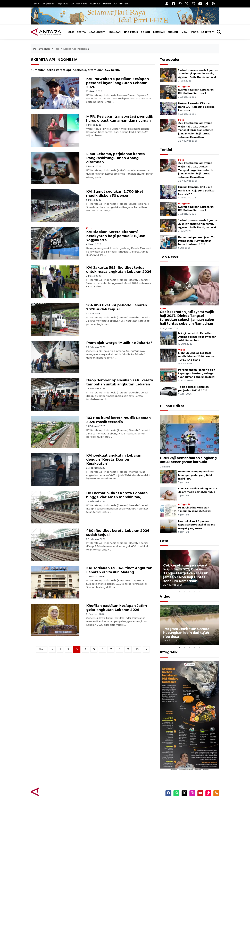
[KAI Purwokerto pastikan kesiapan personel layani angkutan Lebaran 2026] (55, 92)
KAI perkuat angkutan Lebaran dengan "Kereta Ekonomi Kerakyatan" (113, 459)
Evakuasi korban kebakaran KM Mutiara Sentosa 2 (186, 760)
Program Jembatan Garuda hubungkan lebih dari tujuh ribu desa (186, 633)
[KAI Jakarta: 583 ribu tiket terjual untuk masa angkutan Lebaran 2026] (55, 281)
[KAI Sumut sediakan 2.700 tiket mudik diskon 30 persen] (55, 205)
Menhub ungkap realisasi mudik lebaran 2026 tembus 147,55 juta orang (196, 356)
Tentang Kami (185, 834)
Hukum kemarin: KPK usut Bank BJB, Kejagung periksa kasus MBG (196, 107)
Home (70, 32)
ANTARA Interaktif (140, 816)
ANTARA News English (190, 804)
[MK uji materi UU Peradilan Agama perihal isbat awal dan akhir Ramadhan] (168, 338)
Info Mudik (130, 32)
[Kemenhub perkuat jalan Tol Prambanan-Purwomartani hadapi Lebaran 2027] (168, 242)
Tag (56, 48)
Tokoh (145, 32)
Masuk (180, 810)
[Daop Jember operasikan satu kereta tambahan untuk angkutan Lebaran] (55, 394)
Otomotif (95, 3)
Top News (63, 3)
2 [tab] (184, 592)
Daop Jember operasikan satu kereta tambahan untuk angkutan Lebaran (119, 382)
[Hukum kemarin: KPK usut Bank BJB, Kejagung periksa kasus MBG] (168, 108)
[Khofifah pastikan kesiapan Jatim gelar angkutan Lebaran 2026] (55, 619)
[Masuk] (166, 3)
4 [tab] (194, 592)
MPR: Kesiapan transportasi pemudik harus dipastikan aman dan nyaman (119, 118)
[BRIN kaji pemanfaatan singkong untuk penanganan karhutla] (189, 434)
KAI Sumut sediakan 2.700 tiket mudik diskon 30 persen (114, 193)
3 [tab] (189, 592)
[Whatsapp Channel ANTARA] (180, 3)
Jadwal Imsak (87, 846)
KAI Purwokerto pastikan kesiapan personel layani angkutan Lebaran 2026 (117, 83)
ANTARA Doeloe (138, 828)
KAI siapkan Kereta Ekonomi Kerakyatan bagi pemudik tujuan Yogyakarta (115, 236)
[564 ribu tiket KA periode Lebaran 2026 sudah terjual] (55, 319)
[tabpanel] (189, 569)
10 (137, 649)
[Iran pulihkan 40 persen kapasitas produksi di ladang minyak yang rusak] (168, 526)
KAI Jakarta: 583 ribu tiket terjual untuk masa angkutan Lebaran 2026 (118, 269)
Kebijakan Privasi (187, 822)
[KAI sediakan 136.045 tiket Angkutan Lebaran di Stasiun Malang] (55, 582)
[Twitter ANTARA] (186, 3)
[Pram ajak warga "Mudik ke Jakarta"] (55, 356)
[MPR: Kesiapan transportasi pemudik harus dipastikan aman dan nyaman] (55, 130)
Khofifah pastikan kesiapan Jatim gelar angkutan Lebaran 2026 (116, 608)
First (42, 649)
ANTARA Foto (121, 3)
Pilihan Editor (172, 406)
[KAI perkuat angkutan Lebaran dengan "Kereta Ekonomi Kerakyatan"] (55, 469)
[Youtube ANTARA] (200, 3)
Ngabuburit (97, 32)
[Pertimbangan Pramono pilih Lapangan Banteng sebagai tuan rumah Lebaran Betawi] (168, 374)
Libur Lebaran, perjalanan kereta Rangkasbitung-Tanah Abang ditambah (115, 158)
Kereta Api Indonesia (76, 48)
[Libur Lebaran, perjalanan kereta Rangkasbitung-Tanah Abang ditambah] (55, 167)
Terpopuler (48, 3)
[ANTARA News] (46, 32)
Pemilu (107, 3)
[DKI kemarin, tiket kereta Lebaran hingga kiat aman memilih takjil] (55, 506)
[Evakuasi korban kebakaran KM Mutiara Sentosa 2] (168, 91)
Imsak (184, 32)
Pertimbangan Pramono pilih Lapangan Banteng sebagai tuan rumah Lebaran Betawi (196, 373)
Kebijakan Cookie (187, 828)
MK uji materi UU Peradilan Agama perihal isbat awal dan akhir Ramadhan (197, 337)
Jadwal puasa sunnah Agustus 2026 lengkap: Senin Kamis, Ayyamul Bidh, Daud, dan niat (198, 74)
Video (182, 350)
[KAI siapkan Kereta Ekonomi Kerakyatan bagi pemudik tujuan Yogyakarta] (55, 243)
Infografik (184, 86)
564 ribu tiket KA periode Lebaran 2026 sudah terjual (116, 307)
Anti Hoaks (135, 810)
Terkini (35, 3)
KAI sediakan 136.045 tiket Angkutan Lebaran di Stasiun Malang (119, 570)
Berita (81, 32)
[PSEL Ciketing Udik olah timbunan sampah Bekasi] (168, 509)
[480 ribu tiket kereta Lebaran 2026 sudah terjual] (55, 544)
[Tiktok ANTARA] (207, 3)
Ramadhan (43, 48)
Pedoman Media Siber (190, 840)
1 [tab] (179, 592)
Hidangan (114, 32)
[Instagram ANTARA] (193, 3)
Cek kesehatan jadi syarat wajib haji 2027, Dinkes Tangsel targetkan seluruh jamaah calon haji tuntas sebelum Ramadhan (195, 130)
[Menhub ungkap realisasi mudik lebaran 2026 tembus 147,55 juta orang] (168, 355)
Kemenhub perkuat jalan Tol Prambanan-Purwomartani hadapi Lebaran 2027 (196, 241)
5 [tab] (200, 592)
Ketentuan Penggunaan (191, 816)
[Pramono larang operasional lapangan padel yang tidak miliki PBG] (168, 476)
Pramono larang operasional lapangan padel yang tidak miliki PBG (196, 475)
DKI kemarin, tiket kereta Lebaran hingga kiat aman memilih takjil (117, 495)
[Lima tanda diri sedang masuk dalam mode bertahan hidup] (168, 493)
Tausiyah (159, 32)
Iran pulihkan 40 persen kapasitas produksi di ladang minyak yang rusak (196, 525)
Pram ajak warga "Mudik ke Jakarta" (119, 343)
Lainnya (206, 32)
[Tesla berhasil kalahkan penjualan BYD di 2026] (168, 391)
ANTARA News (79, 3)
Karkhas (133, 804)
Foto (195, 32)
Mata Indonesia (137, 822)
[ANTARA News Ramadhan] (49, 791)
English (173, 32)
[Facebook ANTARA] (173, 3)
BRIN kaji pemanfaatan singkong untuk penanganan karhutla (188, 460)
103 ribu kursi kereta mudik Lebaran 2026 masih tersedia (118, 420)
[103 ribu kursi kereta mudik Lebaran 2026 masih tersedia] (55, 431)
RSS (178, 846)
